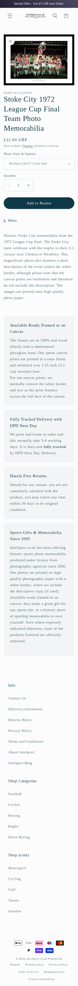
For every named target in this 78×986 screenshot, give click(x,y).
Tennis (13, 900)
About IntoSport (21, 752)
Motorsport (17, 868)
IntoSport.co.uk (37, 958)
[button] (10, 15)
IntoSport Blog (20, 763)
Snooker (15, 911)
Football (15, 794)
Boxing (14, 816)
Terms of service (28, 971)
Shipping (27, 145)
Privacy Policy (20, 731)
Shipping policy (54, 971)
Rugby (13, 826)
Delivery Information (25, 709)
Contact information (41, 979)
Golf (12, 890)
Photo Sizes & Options (20, 154)
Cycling (14, 879)
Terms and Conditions (25, 741)
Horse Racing (19, 837)
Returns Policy (20, 720)
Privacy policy (58, 964)
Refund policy (34, 964)
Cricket (14, 805)
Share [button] (12, 220)
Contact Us (17, 698)
